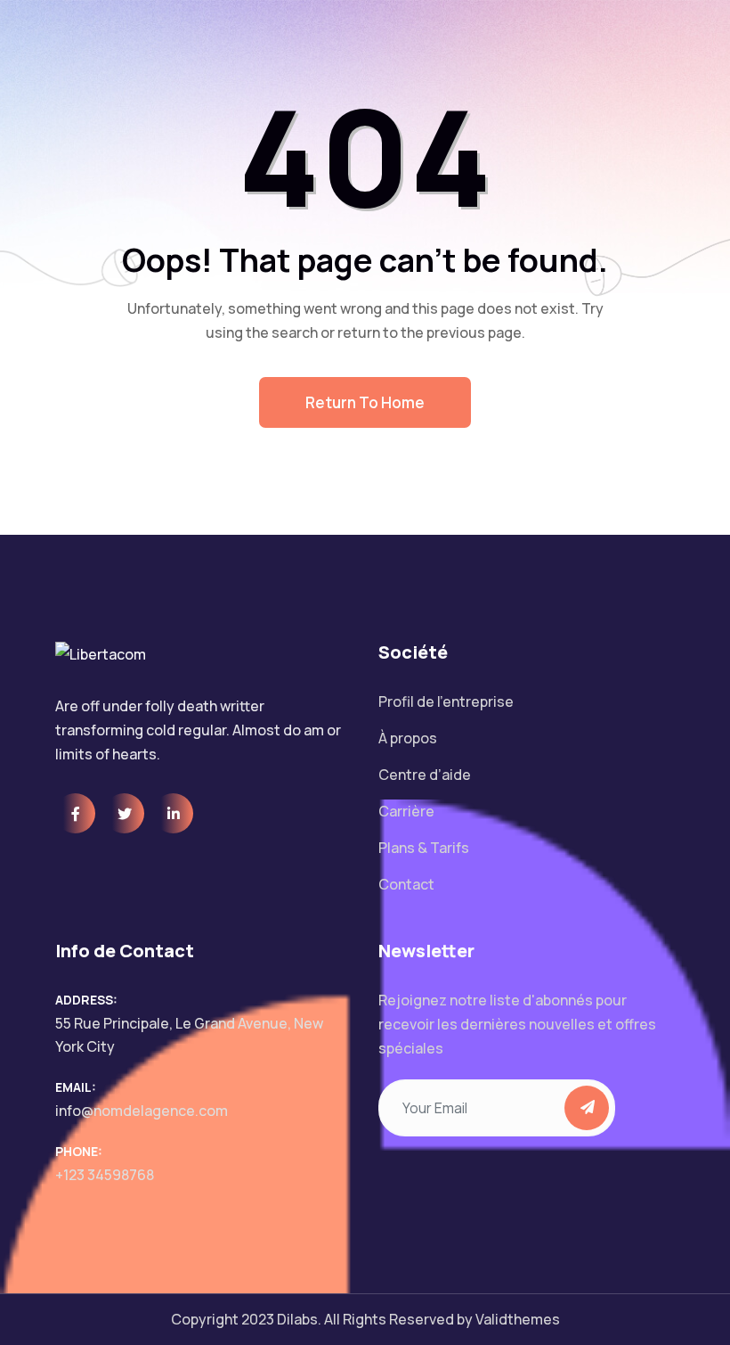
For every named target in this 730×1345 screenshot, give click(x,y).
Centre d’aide (424, 774)
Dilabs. (299, 1319)
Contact (406, 884)
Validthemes (517, 1319)
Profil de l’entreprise (446, 701)
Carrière (406, 811)
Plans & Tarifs (423, 847)
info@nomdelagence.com (141, 1110)
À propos (407, 738)
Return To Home (365, 402)
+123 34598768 (104, 1175)
